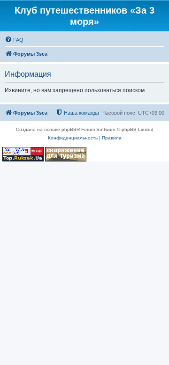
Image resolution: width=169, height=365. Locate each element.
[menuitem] (14, 39)
